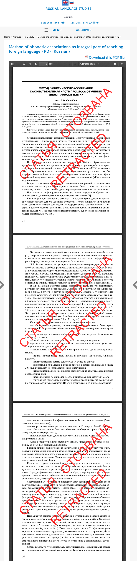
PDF (119, 36)
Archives (84, 30)
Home (7, 36)
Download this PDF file (107, 57)
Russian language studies (68, 12)
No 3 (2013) (29, 36)
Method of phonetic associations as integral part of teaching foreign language (75, 36)
